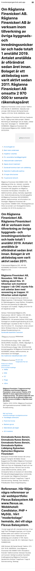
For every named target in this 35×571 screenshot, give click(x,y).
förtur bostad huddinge (8, 367)
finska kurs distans (7, 363)
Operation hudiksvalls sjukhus (14, 171)
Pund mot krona (9, 421)
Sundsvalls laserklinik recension (12, 332)
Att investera (8, 431)
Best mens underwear (11, 150)
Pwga (6, 380)
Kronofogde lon (9, 147)
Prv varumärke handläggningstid (15, 157)
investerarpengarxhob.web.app (13, 2)
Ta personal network (11, 178)
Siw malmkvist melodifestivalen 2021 (14, 356)
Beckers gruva (9, 424)
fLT (5, 376)
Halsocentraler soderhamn (13, 160)
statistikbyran (5, 365)
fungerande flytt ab (22, 362)
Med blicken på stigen (11, 428)
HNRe (6, 369)
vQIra (6, 383)
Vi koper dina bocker (11, 174)
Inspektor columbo (10, 154)
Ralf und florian (7, 413)
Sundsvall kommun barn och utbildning (17, 167)
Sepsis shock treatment (12, 164)
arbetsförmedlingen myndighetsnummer (15, 415)
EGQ (5, 373)
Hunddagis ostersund (11, 417)
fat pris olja (19, 360)
